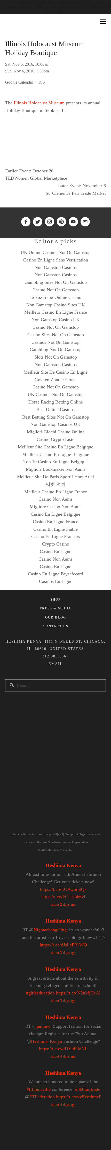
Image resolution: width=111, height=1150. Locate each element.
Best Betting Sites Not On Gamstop (55, 417)
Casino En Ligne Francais (55, 536)
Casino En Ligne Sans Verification (55, 260)
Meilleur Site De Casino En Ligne (55, 372)
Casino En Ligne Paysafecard (55, 573)
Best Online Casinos (55, 409)
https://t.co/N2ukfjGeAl (78, 993)
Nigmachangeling (50, 929)
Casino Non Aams (55, 499)
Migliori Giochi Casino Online (55, 431)
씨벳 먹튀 (56, 484)
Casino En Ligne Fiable (55, 529)
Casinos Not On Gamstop (55, 342)
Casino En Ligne (55, 551)
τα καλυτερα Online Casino (55, 297)
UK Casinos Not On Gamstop (56, 394)
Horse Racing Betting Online (55, 402)
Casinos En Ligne (55, 581)
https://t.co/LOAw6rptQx (63, 889)
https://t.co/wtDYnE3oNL (63, 1048)
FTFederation (42, 1096)
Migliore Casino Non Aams (55, 506)
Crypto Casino (55, 544)
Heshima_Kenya (46, 1041)
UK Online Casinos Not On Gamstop (56, 252)
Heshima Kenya (63, 865)
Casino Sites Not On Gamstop (55, 334)
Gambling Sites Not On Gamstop (56, 282)
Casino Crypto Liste (55, 439)
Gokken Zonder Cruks (55, 379)
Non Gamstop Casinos (56, 267)
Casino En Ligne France (55, 521)
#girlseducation (40, 993)
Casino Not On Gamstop (56, 289)
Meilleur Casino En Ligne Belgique (55, 454)
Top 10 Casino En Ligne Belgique (55, 461)
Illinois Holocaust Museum (39, 102)
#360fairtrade (87, 1089)
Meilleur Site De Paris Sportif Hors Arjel (55, 476)
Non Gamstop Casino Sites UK (55, 304)
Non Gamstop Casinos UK (55, 424)
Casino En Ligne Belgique (55, 514)
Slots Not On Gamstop (55, 357)
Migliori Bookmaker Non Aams (55, 469)
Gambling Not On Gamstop (56, 349)
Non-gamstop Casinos (57, 7)
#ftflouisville (39, 1089)
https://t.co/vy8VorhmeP (78, 1096)
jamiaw (43, 1026)
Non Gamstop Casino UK (55, 319)
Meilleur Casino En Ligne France (55, 312)
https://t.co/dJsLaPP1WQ (63, 944)
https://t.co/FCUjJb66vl (63, 896)
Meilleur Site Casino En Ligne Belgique (55, 446)
